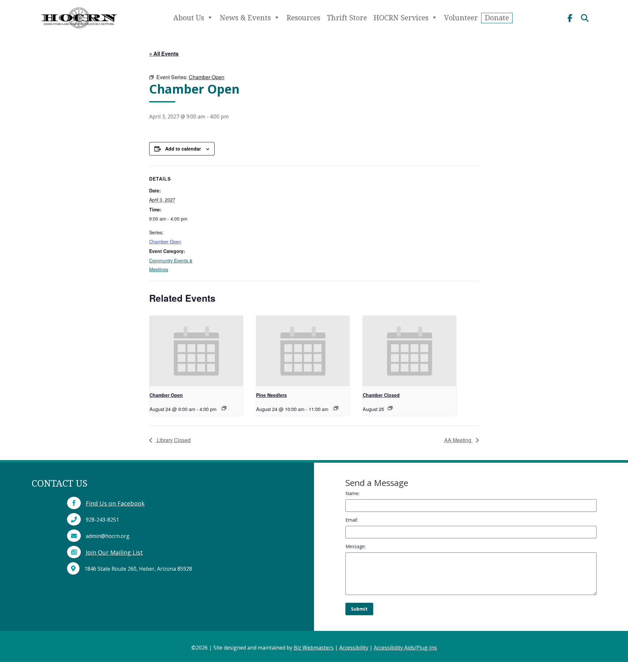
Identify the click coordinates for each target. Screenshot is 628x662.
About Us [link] (188, 17)
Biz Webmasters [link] (314, 647)
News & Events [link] (245, 17)
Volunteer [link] (461, 17)
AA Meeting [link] (458, 440)
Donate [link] (497, 17)
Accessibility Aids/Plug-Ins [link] (405, 647)
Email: (351, 520)
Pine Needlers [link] (271, 395)
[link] (79, 31)
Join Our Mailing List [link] (114, 552)
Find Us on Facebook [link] (115, 503)
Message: (355, 546)
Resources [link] (303, 17)
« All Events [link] (164, 53)
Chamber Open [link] (165, 241)
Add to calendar (183, 148)
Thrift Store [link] (347, 17)
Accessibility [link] (353, 647)
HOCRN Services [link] (401, 17)
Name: (352, 493)
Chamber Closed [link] (381, 395)
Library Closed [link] (173, 440)
